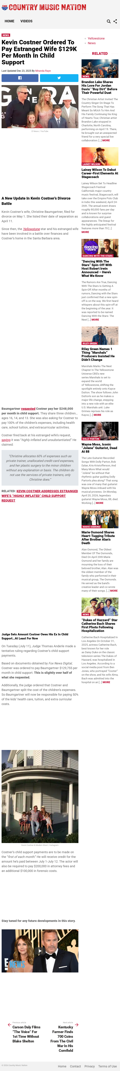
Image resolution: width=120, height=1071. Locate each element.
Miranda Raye (43, 70)
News (6, 35)
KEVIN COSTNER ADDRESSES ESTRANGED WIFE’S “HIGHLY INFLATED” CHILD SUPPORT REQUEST (40, 495)
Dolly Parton (91, 439)
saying (6, 440)
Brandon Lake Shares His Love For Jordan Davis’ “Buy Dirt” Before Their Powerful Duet (99, 87)
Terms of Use (107, 1066)
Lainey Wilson (91, 164)
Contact (75, 1066)
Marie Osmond (91, 526)
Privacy (90, 1066)
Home (9, 21)
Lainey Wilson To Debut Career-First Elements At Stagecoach (100, 173)
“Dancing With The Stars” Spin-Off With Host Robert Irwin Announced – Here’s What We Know (97, 269)
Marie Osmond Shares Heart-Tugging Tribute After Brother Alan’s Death (98, 537)
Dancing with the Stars (97, 256)
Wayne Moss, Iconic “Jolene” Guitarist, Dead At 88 (99, 448)
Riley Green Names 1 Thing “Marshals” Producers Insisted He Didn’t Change (98, 354)
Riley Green (90, 343)
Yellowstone (96, 38)
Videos (26, 21)
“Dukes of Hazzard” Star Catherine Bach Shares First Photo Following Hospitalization (100, 625)
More (106, 140)
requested (28, 409)
